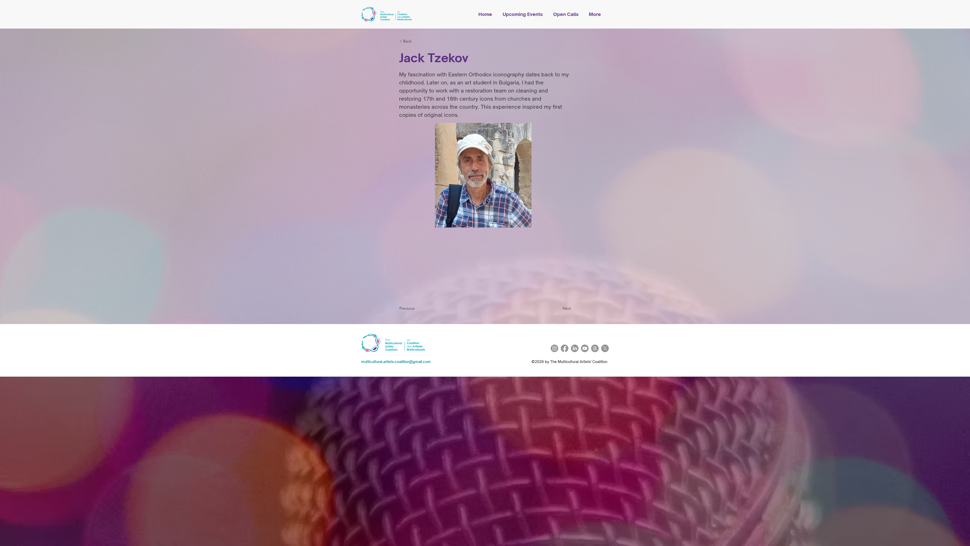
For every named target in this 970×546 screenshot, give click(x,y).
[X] (605, 348)
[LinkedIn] (574, 348)
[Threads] (595, 348)
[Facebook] (564, 348)
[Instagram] (554, 348)
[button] (525, 14)
